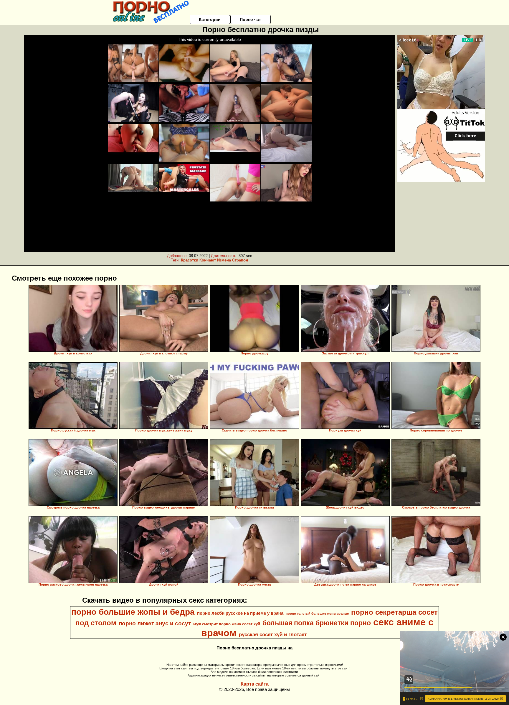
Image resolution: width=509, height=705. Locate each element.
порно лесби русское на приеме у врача (240, 613)
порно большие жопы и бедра (133, 611)
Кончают (207, 260)
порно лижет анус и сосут (155, 623)
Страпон (240, 260)
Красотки (189, 260)
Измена (224, 260)
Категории (210, 19)
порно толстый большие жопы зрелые (317, 613)
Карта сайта (255, 683)
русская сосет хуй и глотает (273, 634)
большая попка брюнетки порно (316, 623)
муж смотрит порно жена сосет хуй (226, 624)
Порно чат (250, 19)
